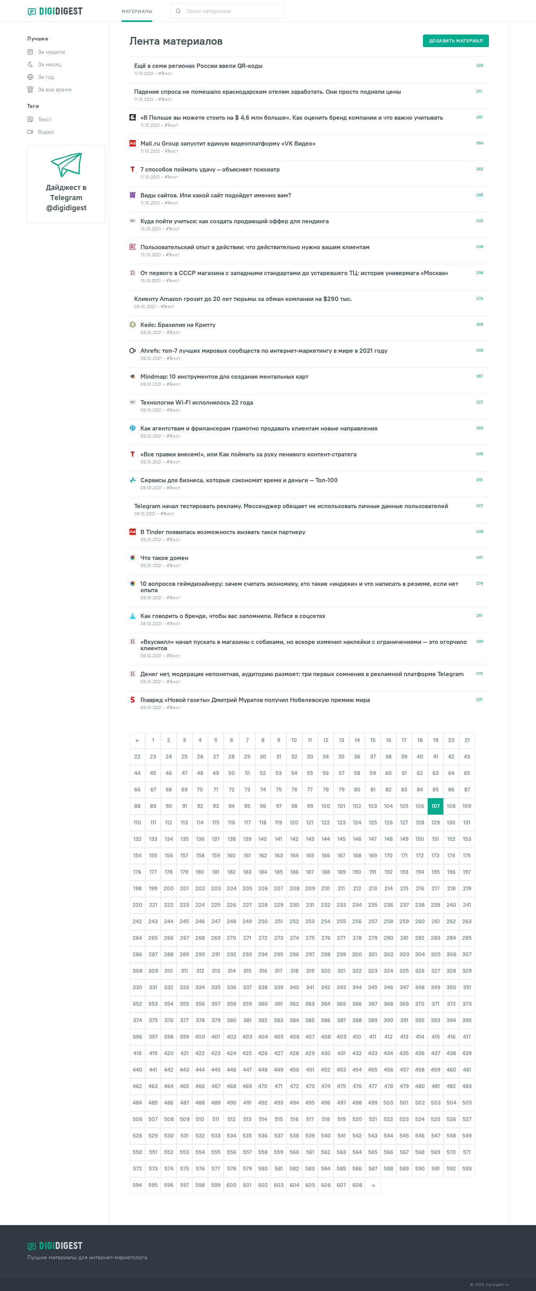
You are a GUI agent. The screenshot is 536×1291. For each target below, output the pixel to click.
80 (357, 789)
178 (169, 871)
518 (326, 1119)
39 (404, 756)
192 (389, 871)
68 (169, 789)
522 (388, 1119)
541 (341, 1135)
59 (373, 773)
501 (404, 1102)
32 (294, 756)
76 (294, 789)
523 (404, 1119)
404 (263, 1036)
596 (168, 1185)
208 (294, 888)
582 (294, 1168)
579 (247, 1168)
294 (263, 954)
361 (279, 1003)
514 (263, 1119)
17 (404, 740)
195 (436, 871)
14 (357, 740)
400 (200, 1036)
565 (372, 1152)
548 (451, 1135)
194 (420, 871)
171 (404, 855)
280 (389, 937)
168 (357, 855)
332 (168, 987)
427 (278, 1053)
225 (216, 904)
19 (435, 740)
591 (436, 1168)
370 (420, 1003)
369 (404, 1003)
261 (436, 921)
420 (169, 1053)
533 (216, 1135)
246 (200, 921)
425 (247, 1053)
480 (420, 1086)
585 (341, 1168)
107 (436, 806)
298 (325, 954)
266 (168, 937)
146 (357, 838)
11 (310, 740)
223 (184, 904)
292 (231, 954)
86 (451, 789)
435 (404, 1053)
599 (216, 1185)
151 (435, 838)
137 (216, 838)
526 (451, 1119)
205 (247, 888)
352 (137, 1003)
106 (420, 806)
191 (372, 871)
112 (168, 822)
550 (137, 1152)
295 (278, 954)
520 (357, 1119)
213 (373, 888)
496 (325, 1102)
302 (389, 954)
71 (215, 789)
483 (467, 1086)
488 (200, 1102)
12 (325, 740)
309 (153, 970)
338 (263, 987)
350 (451, 987)
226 (231, 904)
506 (137, 1119)
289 (184, 954)
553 (184, 1152)
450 (294, 1069)
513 (247, 1119)
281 (404, 937)
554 (200, 1152)
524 (420, 1119)
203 (216, 888)
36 (357, 756)
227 (247, 904)
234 (357, 904)
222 (168, 904)
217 (435, 888)
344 (357, 987)
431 (341, 1053)
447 (247, 1069)
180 (200, 871)
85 (435, 789)
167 (341, 855)
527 (467, 1119)
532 (200, 1135)
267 (184, 937)
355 (184, 1003)
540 (326, 1135)
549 (467, 1135)
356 (200, 1003)
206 (263, 888)
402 (232, 1036)
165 (310, 855)
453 (341, 1069)
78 (326, 789)
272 (263, 937)
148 (389, 838)
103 (372, 806)
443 (184, 1069)
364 (325, 1003)
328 (451, 970)
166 (326, 855)
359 (247, 1003)
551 (153, 1152)
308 (137, 970)
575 (184, 1168)
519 (341, 1119)
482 (451, 1086)
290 (200, 954)
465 (184, 1086)
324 (388, 970)
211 (341, 888)
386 (325, 1020)
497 (341, 1102)
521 (373, 1119)
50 (231, 773)
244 (168, 921)
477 (372, 1086)
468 (231, 1086)
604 (294, 1185)
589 (404, 1168)
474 (325, 1086)
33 (310, 756)
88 (137, 806)
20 (451, 740)
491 (247, 1102)
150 (420, 838)
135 (184, 838)
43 (467, 756)
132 (137, 838)
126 (389, 822)
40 (420, 756)
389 (372, 1020)
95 (247, 806)
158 (200, 855)
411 (372, 1036)
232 (325, 904)
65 (467, 773)
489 (216, 1102)
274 (294, 937)
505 (467, 1102)
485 (153, 1102)
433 (372, 1053)
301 (372, 954)
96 (263, 806)
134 (169, 838)
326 (420, 970)
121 (310, 822)
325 (404, 970)
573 (153, 1168)
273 (278, 937)
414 (420, 1036)
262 (451, 921)
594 (137, 1185)
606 (326, 1185)
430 (326, 1053)
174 (451, 855)
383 (278, 1020)
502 (420, 1102)
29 (247, 756)
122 (326, 822)
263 (467, 921)
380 (232, 1020)
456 (388, 1069)
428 (294, 1053)
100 (325, 806)
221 (153, 904)
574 (168, 1168)
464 (168, 1086)
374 (137, 1020)
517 (310, 1119)
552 (168, 1152)
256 (357, 921)
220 (137, 904)
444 (200, 1069)
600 (231, 1185)
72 (232, 789)
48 (200, 773)
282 (420, 937)
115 (215, 822)
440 (137, 1069)
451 (310, 1069)
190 (357, 871)
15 (373, 740)
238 (420, 904)
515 (279, 1119)
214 (389, 888)
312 (200, 970)
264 (137, 937)
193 (404, 871)
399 (184, 1036)
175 (467, 855)
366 (357, 1003)
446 (231, 1069)
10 (294, 740)
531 (184, 1135)
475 (341, 1086)
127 (404, 822)
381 (247, 1020)
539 (310, 1135)
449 (278, 1069)
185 (279, 871)
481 (436, 1086)
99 (310, 806)
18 (420, 740)
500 (388, 1102)
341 (310, 987)
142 (294, 838)
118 (262, 822)
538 (294, 1135)
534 (231, 1135)
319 (310, 970)
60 (388, 773)
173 (435, 855)
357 (216, 1003)
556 (231, 1152)
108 (451, 806)
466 (200, 1086)
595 (153, 1185)
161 (247, 855)
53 (278, 773)
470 (263, 1086)
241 (467, 904)
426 (263, 1053)
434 (388, 1053)
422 (200, 1053)
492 (263, 1102)
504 (451, 1102)
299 (341, 954)
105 (404, 806)
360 (263, 1003)
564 (357, 1152)
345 (372, 987)
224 (200, 904)
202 (200, 888)
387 (341, 1020)
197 (467, 871)
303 (404, 954)
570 (451, 1152)
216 (420, 888)
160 (231, 855)
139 (247, 838)
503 (436, 1102)
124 (357, 822)
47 (185, 773)
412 (389, 1036)
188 (326, 871)
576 (200, 1168)
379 (216, 1020)
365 (341, 1003)
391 (404, 1020)
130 (451, 822)
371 (435, 1003)
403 (247, 1036)
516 (294, 1119)
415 (436, 1036)
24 (169, 756)
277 (341, 937)
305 (436, 954)
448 (263, 1069)
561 (310, 1152)
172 (420, 855)
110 (137, 822)
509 (185, 1119)
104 (388, 806)
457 (404, 1069)
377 (184, 1020)
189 (341, 871)
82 (388, 789)
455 (372, 1069)
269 (216, 937)
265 (153, 937)
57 (342, 773)
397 (153, 1036)
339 (278, 987)
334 (200, 987)
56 (326, 773)
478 (388, 1086)
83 (404, 789)
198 (137, 888)
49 (216, 773)
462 (137, 1086)
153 (467, 838)
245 (184, 921)
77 (310, 789)
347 (404, 987)
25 (184, 756)
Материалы (137, 11)
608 (357, 1185)
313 (216, 970)
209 (310, 888)
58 (357, 773)
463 (153, 1086)
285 (467, 937)
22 (137, 756)
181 (215, 871)
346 (388, 987)
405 (279, 1036)
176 (137, 871)
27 (216, 756)
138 (232, 838)
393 (435, 1020)
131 (466, 822)
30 (263, 756)
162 (263, 855)
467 (216, 1086)
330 (137, 987)
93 (216, 806)
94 (231, 806)
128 (420, 822)
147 (373, 838)
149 (404, 838)
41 (435, 756)
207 (278, 888)
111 (153, 822)
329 (467, 970)
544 (388, 1135)
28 (231, 756)
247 (216, 921)
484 (137, 1102)
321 (341, 970)
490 (232, 1102)
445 (216, 1069)
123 (341, 822)
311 (184, 970)
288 (168, 954)
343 (341, 987)
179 (184, 871)
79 (342, 789)
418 (137, 1053)
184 (263, 871)
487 (184, 1102)
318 (294, 970)
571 (467, 1152)
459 (435, 1069)
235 (372, 904)
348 (420, 987)
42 (451, 756)
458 (420, 1069)
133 (153, 838)
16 (388, 740)
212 (357, 888)
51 (247, 773)
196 (451, 871)
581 (279, 1168)
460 (451, 1069)
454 (357, 1069)
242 (137, 921)
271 (247, 937)
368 (388, 1003)
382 (263, 1020)
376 (168, 1020)
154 (137, 855)
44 (137, 773)
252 (294, 921)
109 (467, 806)
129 (436, 822)
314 (232, 970)
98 (294, 806)
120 (294, 822)
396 (137, 1036)
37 (373, 756)
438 (451, 1053)
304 (420, 954)
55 (310, 773)
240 (451, 904)
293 (247, 954)
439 (467, 1053)
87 (467, 789)
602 (263, 1185)
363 (310, 1003)
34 (326, 756)
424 (231, 1053)
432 (357, 1053)
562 (325, 1152)
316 (263, 970)
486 (168, 1102)
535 (247, 1135)
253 (310, 921)
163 (279, 855)
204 (232, 888)
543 (372, 1135)
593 (467, 1168)
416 (451, 1036)
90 (169, 806)
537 (278, 1135)
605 (310, 1185)
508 (169, 1119)
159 (216, 855)
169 (373, 855)
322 (357, 970)
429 (310, 1053)
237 (404, 904)
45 (153, 773)
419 (153, 1053)
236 (388, 904)
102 (357, 806)
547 (435, 1135)
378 (200, 1020)
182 (232, 871)
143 (310, 838)
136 (200, 838)
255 (341, 921)
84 (420, 789)
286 (137, 954)
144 (326, 838)
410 (357, 1036)
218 (451, 888)
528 (137, 1135)
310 (168, 970)
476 (357, 1086)
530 (169, 1135)
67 (153, 789)
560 (294, 1152)
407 (310, 1036)
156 (169, 855)
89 (153, 806)
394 (451, 1020)
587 (372, 1168)
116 (231, 822)
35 (341, 756)
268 (200, 937)
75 (279, 789)
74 (263, 789)
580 (263, 1168)
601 (247, 1185)
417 (467, 1036)
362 (294, 1003)
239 (435, 904)
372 (451, 1003)
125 (373, 822)
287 (153, 954)
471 (279, 1086)
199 (153, 888)
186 (294, 871)
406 (294, 1036)
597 (184, 1185)
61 (404, 773)
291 (216, 954)
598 (200, 1185)
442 (168, 1069)
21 (467, 740)
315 (247, 970)
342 (325, 987)
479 (404, 1086)
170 (389, 855)
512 (232, 1119)
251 (279, 921)
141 (278, 838)
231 (310, 904)
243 (153, 921)
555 (216, 1152)
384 (294, 1020)
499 (372, 1102)
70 (200, 789)
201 (184, 888)
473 (310, 1086)
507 (153, 1119)
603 (279, 1185)
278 (357, 937)
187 (310, 871)
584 (325, 1168)
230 (294, 904)
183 (247, 871)
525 (435, 1119)
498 (357, 1102)
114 (200, 822)
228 (263, 904)
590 (420, 1168)
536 (263, 1135)
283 (435, 937)
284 (451, 937)
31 (278, 756)
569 (435, 1152)
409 (341, 1036)
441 (153, 1069)
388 (357, 1020)
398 (168, 1036)
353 (153, 1003)
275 (310, 937)
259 (404, 921)
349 (435, 987)
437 (435, 1053)
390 (389, 1020)
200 (169, 888)
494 (294, 1102)
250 (263, 921)
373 (467, 1003)
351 (467, 987)
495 (310, 1102)
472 (294, 1086)
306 (451, 954)
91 (184, 806)
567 (404, 1152)
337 (247, 987)
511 (215, 1119)
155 (153, 855)
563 (341, 1152)
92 (200, 806)
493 (278, 1102)
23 (153, 756)
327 (435, 970)
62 (420, 773)
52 (263, 773)
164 (294, 855)
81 (373, 789)
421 (184, 1053)
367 (372, 1003)
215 (404, 888)
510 (200, 1119)
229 (278, 904)
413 (404, 1036)
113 (184, 822)
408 (326, 1036)
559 (278, 1152)
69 (184, 789)
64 (451, 773)
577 (215, 1168)
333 (184, 987)
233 (341, 904)
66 (137, 789)
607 (341, 1185)
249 (247, 921)
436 (420, 1053)
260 (420, 921)
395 (467, 1020)
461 (467, 1069)
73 (247, 789)
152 (451, 838)
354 (168, 1003)
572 (137, 1168)
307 (467, 954)
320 (326, 970)
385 (310, 1020)
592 (451, 1168)
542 (357, 1135)
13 (341, 740)
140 (263, 838)
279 (372, 937)
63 (435, 773)
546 (420, 1135)
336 (231, 987)
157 (184, 855)
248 (231, 921)
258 (388, 921)
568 (420, 1152)
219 (467, 888)
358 (231, 1003)
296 (294, 954)
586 (357, 1168)
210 (325, 888)
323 (372, 970)
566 (388, 1152)
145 (341, 838)
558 (263, 1152)
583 (310, 1168)
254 (325, 921)
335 (216, 987)
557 (247, 1152)
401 (215, 1036)
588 (388, 1168)
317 (279, 970)
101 (341, 806)
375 (153, 1020)
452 (325, 1069)
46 (169, 773)
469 (247, 1086)
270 (231, 937)
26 (200, 756)
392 (420, 1020)
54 (294, 773)
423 (216, 1053)
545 (404, 1135)
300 (357, 954)
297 (310, 954)
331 (153, 987)
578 (231, 1168)
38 (388, 756)
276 (325, 937)
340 (294, 987)
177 (153, 871)
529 (153, 1135)
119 (278, 822)
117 (247, 822)
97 (279, 806)
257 (372, 921)
